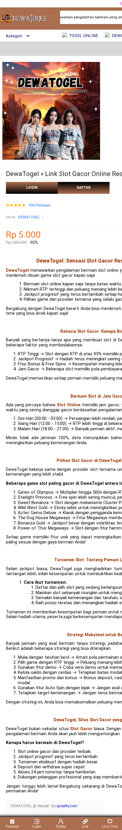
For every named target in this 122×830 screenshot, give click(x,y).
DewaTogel (17, 270)
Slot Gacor (81, 728)
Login (36, 826)
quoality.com (67, 806)
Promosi (12, 826)
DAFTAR (84, 187)
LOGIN (32, 187)
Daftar (61, 826)
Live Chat (110, 826)
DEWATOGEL (29, 217)
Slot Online (69, 404)
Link (85, 826)
